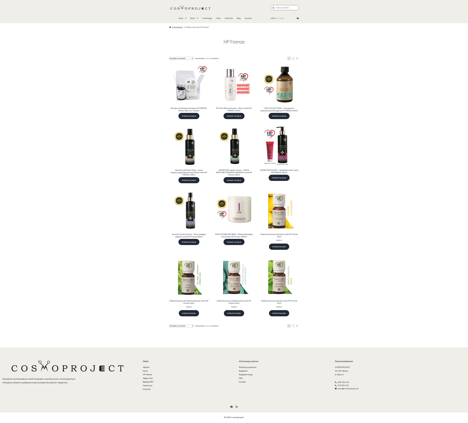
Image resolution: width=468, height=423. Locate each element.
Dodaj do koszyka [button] (279, 247)
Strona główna (177, 27)
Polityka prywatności (247, 367)
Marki (192, 18)
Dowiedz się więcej (189, 116)
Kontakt (248, 18)
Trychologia (207, 18)
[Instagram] (236, 407)
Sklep (181, 18)
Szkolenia (229, 18)
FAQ (241, 378)
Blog (239, 18)
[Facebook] (231, 407)
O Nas (218, 18)
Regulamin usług (245, 375)
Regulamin (243, 371)
